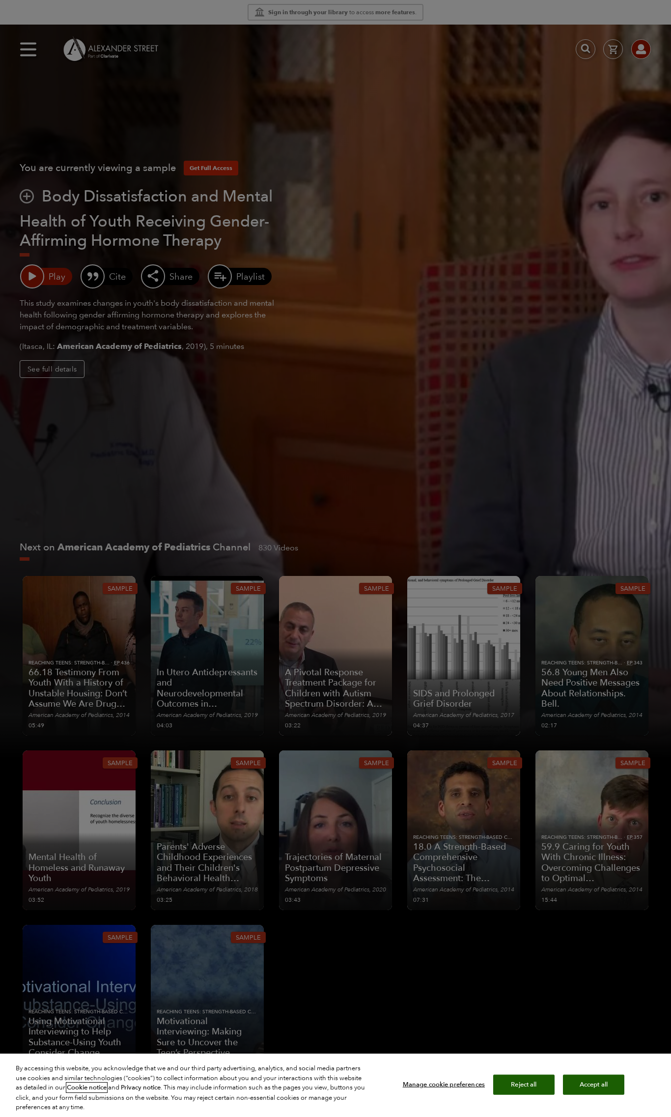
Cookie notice (87, 1087)
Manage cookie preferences (444, 1084)
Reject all (523, 1084)
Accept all (594, 1084)
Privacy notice (141, 1087)
